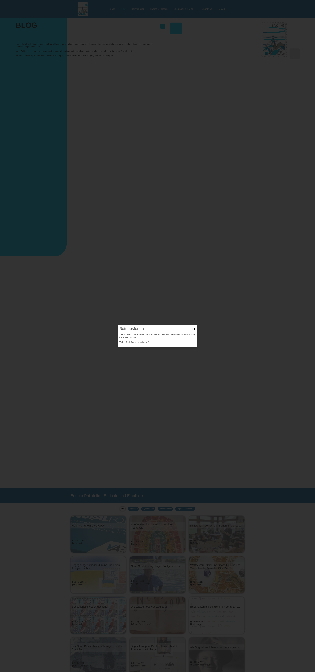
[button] (193, 329)
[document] (157, 336)
